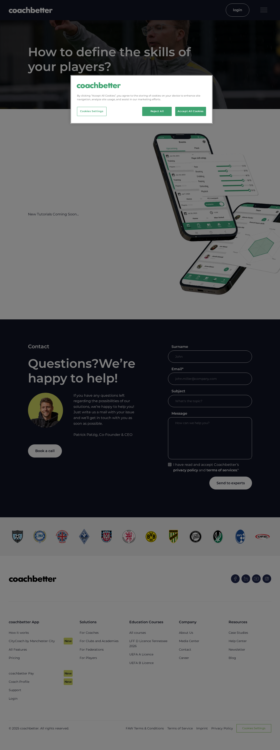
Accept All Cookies (191, 111)
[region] (141, 99)
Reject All (157, 111)
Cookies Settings (91, 111)
